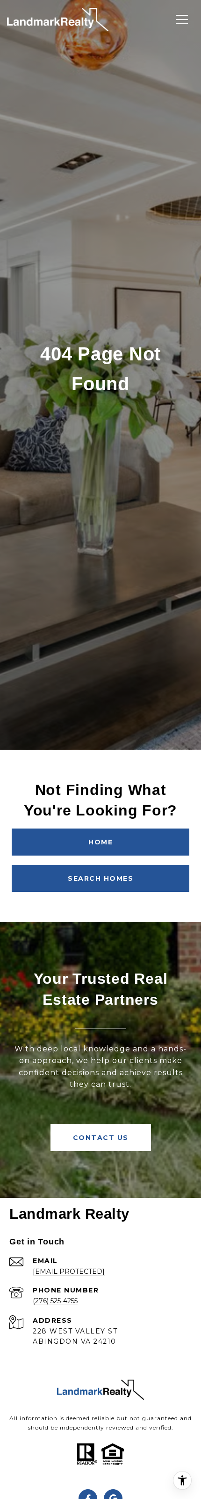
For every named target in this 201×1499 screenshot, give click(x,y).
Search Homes (100, 878)
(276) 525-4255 (55, 1301)
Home (100, 842)
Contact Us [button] (101, 1137)
